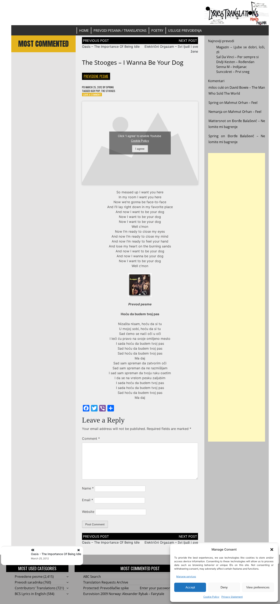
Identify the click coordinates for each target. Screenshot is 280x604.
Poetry (157, 30)
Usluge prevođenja (185, 30)
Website (88, 512)
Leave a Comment (92, 94)
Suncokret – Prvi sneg (232, 71)
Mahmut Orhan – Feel (240, 102)
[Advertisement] (236, 297)
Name (88, 488)
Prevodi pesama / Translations (120, 30)
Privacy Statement (232, 596)
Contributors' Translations (35, 588)
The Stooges (108, 91)
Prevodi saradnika (29, 582)
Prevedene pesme (96, 76)
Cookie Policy (211, 596)
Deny (224, 587)
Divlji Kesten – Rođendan (235, 62)
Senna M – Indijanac (231, 67)
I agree (140, 148)
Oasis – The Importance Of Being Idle (111, 46)
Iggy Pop (95, 91)
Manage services (186, 576)
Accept (190, 587)
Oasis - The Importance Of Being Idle (56, 554)
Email (87, 500)
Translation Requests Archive (105, 582)
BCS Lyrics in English (30, 594)
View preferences (258, 587)
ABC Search (92, 576)
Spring (110, 87)
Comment (91, 438)
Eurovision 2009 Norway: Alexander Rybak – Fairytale (123, 594)
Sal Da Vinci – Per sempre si (237, 57)
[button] (272, 549)
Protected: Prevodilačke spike (106, 588)
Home (84, 30)
